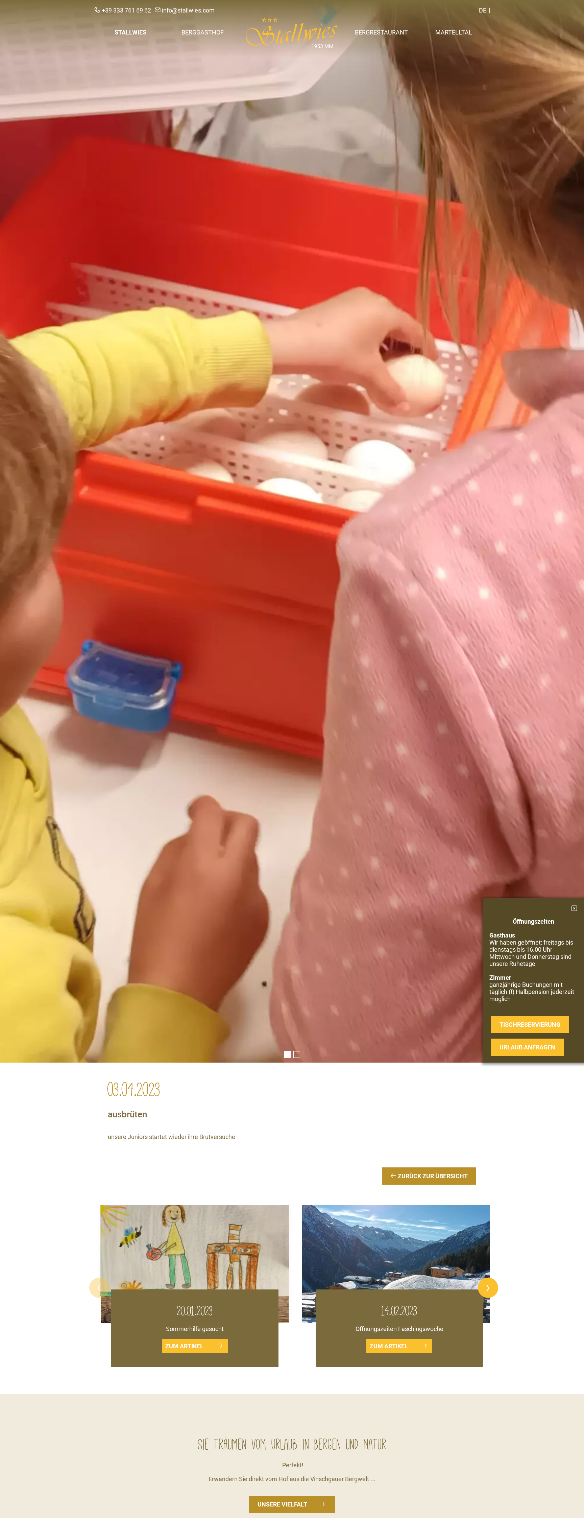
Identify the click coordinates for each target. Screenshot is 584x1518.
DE (482, 10)
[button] (99, 1288)
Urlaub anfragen (527, 1047)
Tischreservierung (530, 1024)
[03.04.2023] (292, 531)
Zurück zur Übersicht (432, 1176)
